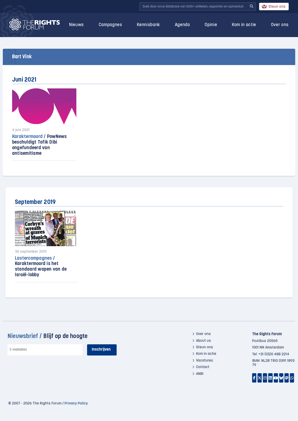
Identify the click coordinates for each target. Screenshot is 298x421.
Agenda (182, 25)
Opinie (211, 25)
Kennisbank (148, 25)
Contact (202, 367)
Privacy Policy (76, 403)
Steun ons (276, 7)
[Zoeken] (251, 6)
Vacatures (204, 360)
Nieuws (76, 25)
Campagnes (110, 25)
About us (203, 341)
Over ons (280, 25)
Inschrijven (101, 350)
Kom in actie (244, 25)
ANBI (199, 374)
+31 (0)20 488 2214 (273, 354)
